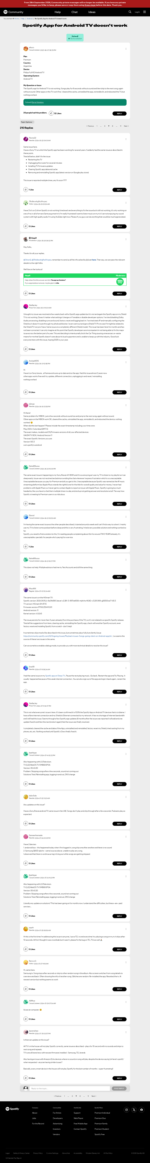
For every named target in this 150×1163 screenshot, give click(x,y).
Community (15, 12)
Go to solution (76, 38)
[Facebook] (141, 1110)
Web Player (78, 1118)
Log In (137, 12)
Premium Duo (100, 1118)
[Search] (130, 11)
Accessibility (78, 1153)
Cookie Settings (52, 1153)
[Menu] (144, 12)
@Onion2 (27, 259)
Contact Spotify (80, 1129)
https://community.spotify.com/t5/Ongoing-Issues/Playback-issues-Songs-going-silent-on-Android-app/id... (68, 636)
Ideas (91, 12)
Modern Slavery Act (93, 1153)
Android (30, 18)
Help (58, 12)
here (94, 259)
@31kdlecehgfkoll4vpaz (41, 259)
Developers (58, 1118)
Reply (119, 113)
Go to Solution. (38, 102)
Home (16, 18)
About (34, 1113)
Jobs (34, 1118)
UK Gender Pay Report (13, 1158)
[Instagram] (126, 1110)
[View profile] (25, 48)
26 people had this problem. (35, 112)
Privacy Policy (38, 1153)
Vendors (56, 1134)
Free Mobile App (80, 1123)
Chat (74, 12)
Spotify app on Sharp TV (55, 675)
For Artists (57, 1113)
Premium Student (102, 1129)
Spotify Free (100, 1134)
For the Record (38, 1123)
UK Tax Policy (107, 1153)
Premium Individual (102, 1113)
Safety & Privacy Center (21, 1153)
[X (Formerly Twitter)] (134, 1110)
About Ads (66, 1153)
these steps (90, 5)
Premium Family (101, 1123)
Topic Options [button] (26, 122)
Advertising (57, 1123)
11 (120, 126)
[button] (126, 49)
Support (77, 1113)
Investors (56, 1129)
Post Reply (119, 1088)
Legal (7, 1153)
